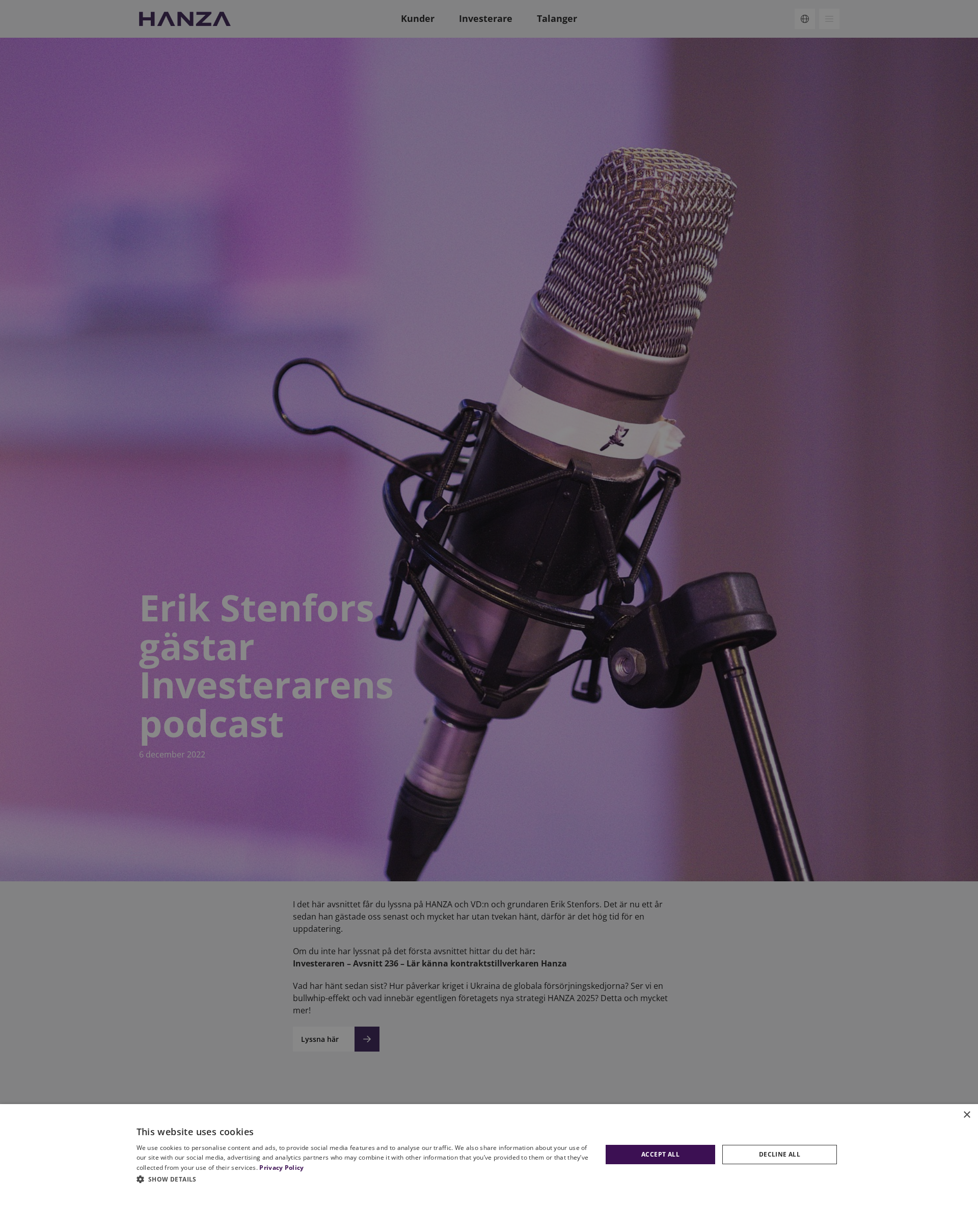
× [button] (966, 1115)
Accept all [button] (660, 1154)
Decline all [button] (779, 1154)
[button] (364, 1179)
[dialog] (489, 1154)
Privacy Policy (281, 1167)
